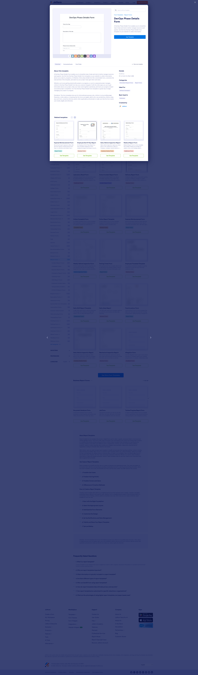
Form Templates (118, 15)
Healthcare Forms (128, 151)
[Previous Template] (47, 337)
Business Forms (82, 151)
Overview (57, 64)
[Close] (195, 2)
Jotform (124, 106)
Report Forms (128, 15)
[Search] (115, 10)
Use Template (130, 37)
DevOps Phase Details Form (126, 20)
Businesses (123, 98)
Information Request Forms (126, 82)
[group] (64, 140)
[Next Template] (150, 337)
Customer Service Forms (107, 151)
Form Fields (78, 64)
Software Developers (125, 90)
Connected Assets (68, 64)
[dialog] (99, 337)
